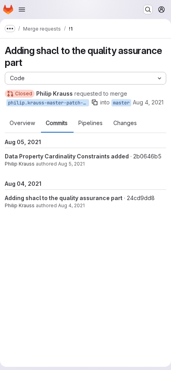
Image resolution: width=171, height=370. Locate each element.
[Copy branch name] (94, 102)
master (121, 103)
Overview (22, 123)
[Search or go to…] (148, 9)
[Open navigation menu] (22, 9)
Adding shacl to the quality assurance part (63, 198)
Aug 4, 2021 (148, 102)
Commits (57, 123)
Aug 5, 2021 (71, 164)
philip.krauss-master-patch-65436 (48, 103)
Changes (125, 123)
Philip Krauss (20, 164)
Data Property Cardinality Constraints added (67, 156)
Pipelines (90, 123)
